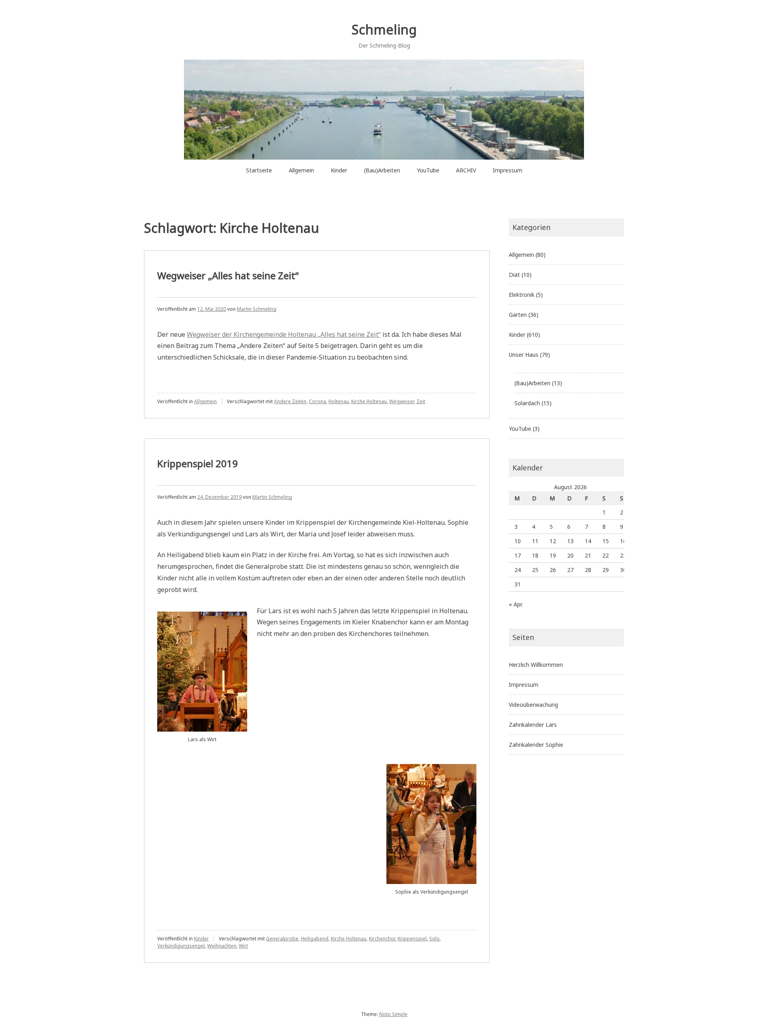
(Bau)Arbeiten (382, 170)
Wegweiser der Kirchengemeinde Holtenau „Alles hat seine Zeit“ (284, 334)
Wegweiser (401, 401)
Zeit (420, 401)
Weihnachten (221, 945)
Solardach (527, 403)
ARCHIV (466, 170)
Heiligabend (314, 938)
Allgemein (301, 170)
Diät (514, 274)
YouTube (428, 170)
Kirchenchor (382, 938)
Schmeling (384, 29)
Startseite (259, 170)
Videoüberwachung (533, 704)
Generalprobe (282, 938)
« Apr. (516, 604)
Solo (434, 938)
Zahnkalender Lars (533, 724)
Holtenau (338, 401)
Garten (518, 314)
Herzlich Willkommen (536, 664)
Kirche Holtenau (369, 401)
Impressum (507, 170)
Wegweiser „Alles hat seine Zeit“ (228, 275)
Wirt (243, 945)
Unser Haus (523, 354)
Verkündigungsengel (181, 945)
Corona (317, 401)
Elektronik (521, 294)
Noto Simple (393, 1014)
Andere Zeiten (290, 401)
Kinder (339, 170)
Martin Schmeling (256, 309)
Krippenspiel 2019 (197, 463)
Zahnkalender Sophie (536, 744)
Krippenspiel (412, 938)
